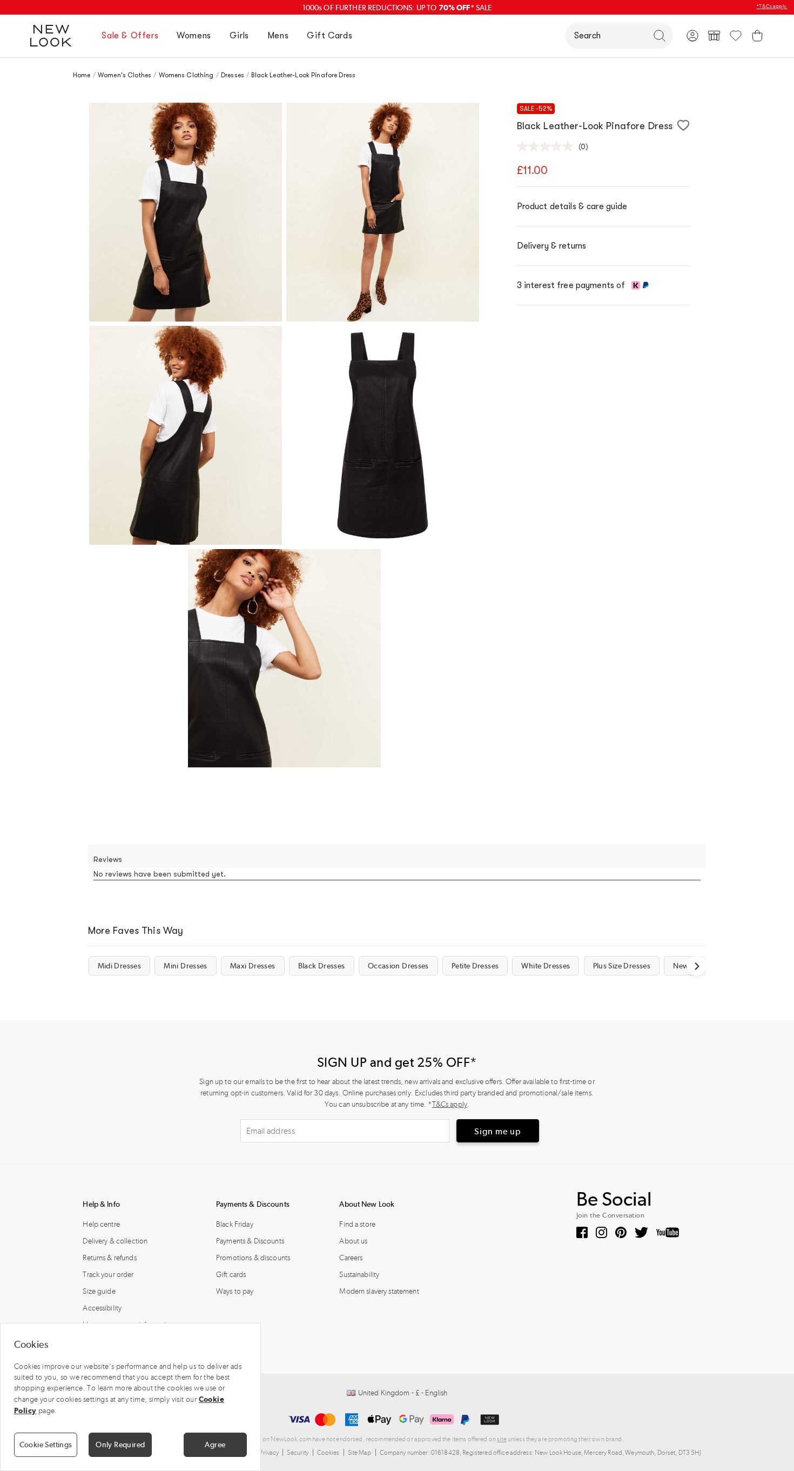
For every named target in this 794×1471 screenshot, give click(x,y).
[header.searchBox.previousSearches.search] (659, 35)
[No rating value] (547, 146)
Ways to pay (235, 1291)
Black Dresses (321, 965)
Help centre (101, 1224)
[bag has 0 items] (757, 35)
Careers (350, 1257)
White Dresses (545, 965)
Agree (215, 1444)
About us (353, 1241)
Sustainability (359, 1274)
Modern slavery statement (379, 1291)
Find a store (357, 1224)
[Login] (692, 35)
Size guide (99, 1291)
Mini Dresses (185, 965)
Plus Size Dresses (621, 965)
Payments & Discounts (250, 1241)
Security (297, 1452)
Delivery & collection (115, 1241)
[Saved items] (735, 35)
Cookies (328, 1452)
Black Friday (234, 1224)
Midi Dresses (120, 965)
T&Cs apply (449, 1104)
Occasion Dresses (398, 965)
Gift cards (231, 1274)
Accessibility (102, 1308)
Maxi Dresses (252, 965)
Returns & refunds (109, 1257)
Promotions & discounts (253, 1257)
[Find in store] (714, 35)
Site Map (360, 1452)
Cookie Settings (45, 1444)
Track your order (108, 1274)
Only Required (120, 1444)
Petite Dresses (475, 965)
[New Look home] (54, 36)
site (502, 1439)
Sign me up (497, 1131)
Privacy (269, 1452)
